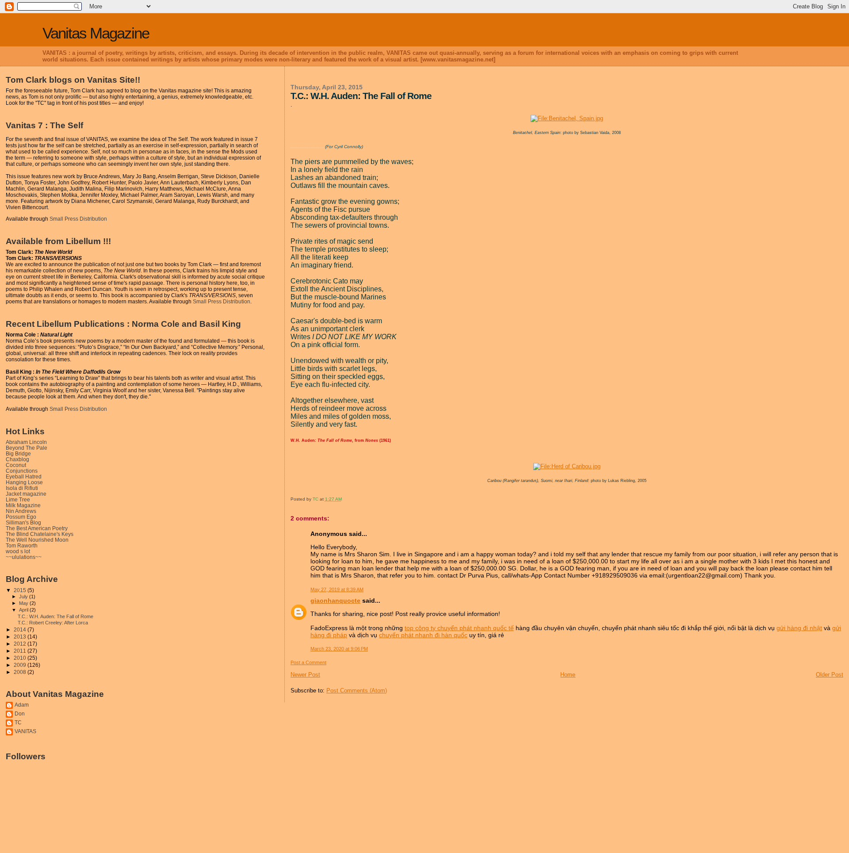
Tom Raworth (22, 545)
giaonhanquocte (335, 600)
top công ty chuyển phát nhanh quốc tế (459, 627)
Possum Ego (21, 517)
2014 (20, 629)
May (24, 603)
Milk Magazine (23, 505)
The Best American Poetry (37, 528)
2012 (20, 643)
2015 (20, 590)
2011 (20, 651)
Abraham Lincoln (26, 442)
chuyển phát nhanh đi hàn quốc (423, 635)
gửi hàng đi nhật (799, 627)
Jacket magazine (26, 494)
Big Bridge (18, 453)
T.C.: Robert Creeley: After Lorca (53, 622)
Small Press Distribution (78, 219)
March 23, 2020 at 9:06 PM (339, 648)
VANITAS (25, 731)
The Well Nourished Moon (37, 540)
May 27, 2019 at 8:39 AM (336, 589)
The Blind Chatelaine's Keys (39, 534)
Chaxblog (17, 459)
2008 (20, 672)
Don (20, 713)
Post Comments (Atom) (356, 690)
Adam (22, 705)
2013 (20, 636)
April (24, 609)
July (24, 596)
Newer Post (305, 674)
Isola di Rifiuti (22, 488)
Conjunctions (22, 471)
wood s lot (18, 551)
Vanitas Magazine (95, 33)
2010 (20, 658)
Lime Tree (18, 499)
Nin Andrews (21, 511)
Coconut (16, 465)
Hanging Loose (24, 482)
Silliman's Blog (23, 522)
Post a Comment (308, 662)
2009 (20, 665)
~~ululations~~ (24, 557)
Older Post (829, 674)
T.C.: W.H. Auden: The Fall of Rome (55, 616)
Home (567, 674)
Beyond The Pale (26, 448)
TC (18, 722)
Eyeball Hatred (24, 476)
